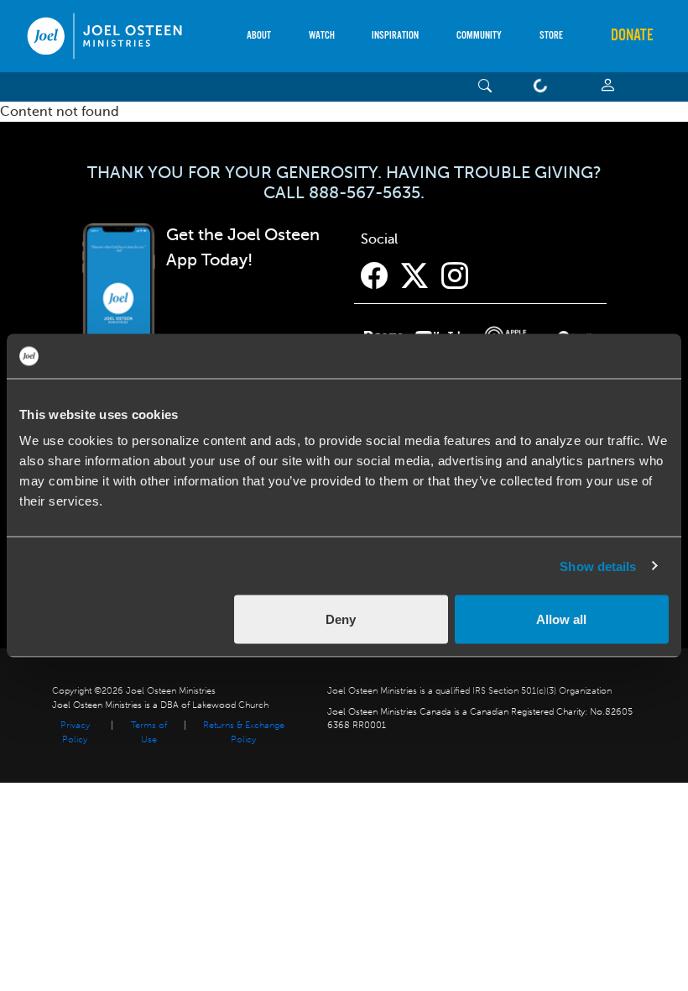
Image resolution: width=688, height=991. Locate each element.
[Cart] (543, 87)
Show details (598, 565)
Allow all (561, 619)
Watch (322, 35)
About (259, 35)
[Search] (485, 87)
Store (551, 35)
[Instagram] (454, 276)
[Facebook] (374, 276)
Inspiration (395, 35)
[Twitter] (414, 276)
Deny (341, 619)
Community (479, 35)
